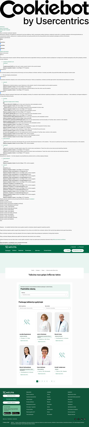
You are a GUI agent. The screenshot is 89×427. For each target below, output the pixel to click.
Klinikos (14, 250)
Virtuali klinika (47, 250)
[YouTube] (84, 419)
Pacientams (28, 250)
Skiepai (43, 270)
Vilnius (48, 394)
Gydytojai (20, 250)
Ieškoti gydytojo (22, 306)
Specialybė (47, 306)
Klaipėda (49, 399)
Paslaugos (7, 250)
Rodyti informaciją (4, 51)
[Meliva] (12, 392)
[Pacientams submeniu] (32, 251)
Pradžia (32, 270)
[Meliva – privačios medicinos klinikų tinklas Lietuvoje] (10, 247)
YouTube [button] (5, 99)
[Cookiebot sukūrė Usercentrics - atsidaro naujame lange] (44, 13)
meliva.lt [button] (5, 83)
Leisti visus (18, 244)
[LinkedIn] (81, 419)
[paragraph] (44, 230)
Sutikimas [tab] (2, 26)
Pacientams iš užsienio (73, 409)
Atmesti (2, 244)
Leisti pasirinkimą (8, 244)
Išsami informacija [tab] (4, 28)
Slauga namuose (71, 414)
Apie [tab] (1, 31)
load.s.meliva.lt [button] (6, 139)
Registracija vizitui (72, 394)
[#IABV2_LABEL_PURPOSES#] (7, 206)
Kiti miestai (49, 414)
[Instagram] (75, 419)
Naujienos (70, 399)
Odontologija (29, 399)
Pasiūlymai (70, 404)
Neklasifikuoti (3, 154)
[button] (46, 63)
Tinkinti (14, 244)
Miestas (23, 292)
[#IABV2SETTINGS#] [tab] (5, 29)
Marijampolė (50, 409)
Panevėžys (49, 404)
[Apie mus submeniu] (41, 251)
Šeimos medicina (30, 394)
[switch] (0, 43)
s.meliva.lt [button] (5, 146)
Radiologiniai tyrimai (30, 404)
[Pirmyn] (54, 381)
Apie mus (37, 250)
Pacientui (70, 392)
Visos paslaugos (29, 414)
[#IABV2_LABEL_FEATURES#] (7, 211)
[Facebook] (78, 419)
